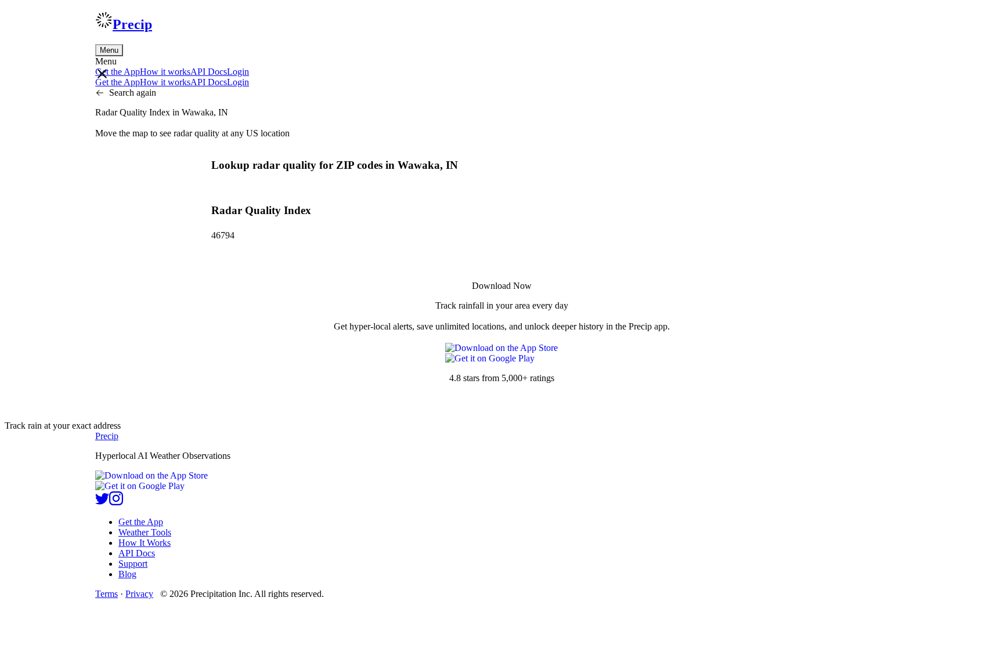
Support (132, 564)
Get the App (140, 522)
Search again (132, 92)
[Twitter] (102, 502)
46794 (222, 235)
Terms (106, 594)
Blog (127, 574)
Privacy (139, 594)
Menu (109, 50)
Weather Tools (144, 532)
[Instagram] (116, 502)
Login (238, 72)
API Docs (208, 72)
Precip (132, 24)
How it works (165, 72)
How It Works (144, 543)
